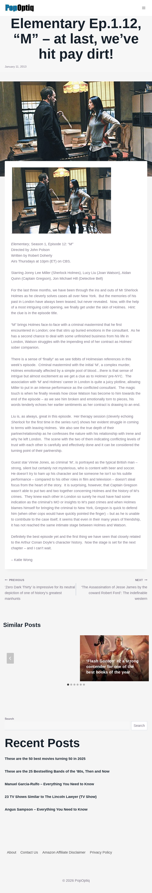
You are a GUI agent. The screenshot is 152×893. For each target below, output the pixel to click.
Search (9, 718)
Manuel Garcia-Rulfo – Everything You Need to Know (49, 784)
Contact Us (29, 852)
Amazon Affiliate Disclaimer (64, 852)
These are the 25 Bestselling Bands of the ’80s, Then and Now (57, 771)
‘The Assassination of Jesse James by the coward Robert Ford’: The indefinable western (114, 589)
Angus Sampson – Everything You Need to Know (46, 809)
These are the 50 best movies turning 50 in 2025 (45, 759)
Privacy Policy (101, 852)
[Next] (141, 658)
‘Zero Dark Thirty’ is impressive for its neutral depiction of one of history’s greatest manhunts (40, 589)
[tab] (68, 685)
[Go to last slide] (10, 658)
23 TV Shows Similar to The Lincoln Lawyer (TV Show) (51, 797)
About (11, 852)
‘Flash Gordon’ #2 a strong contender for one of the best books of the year (112, 666)
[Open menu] (143, 8)
